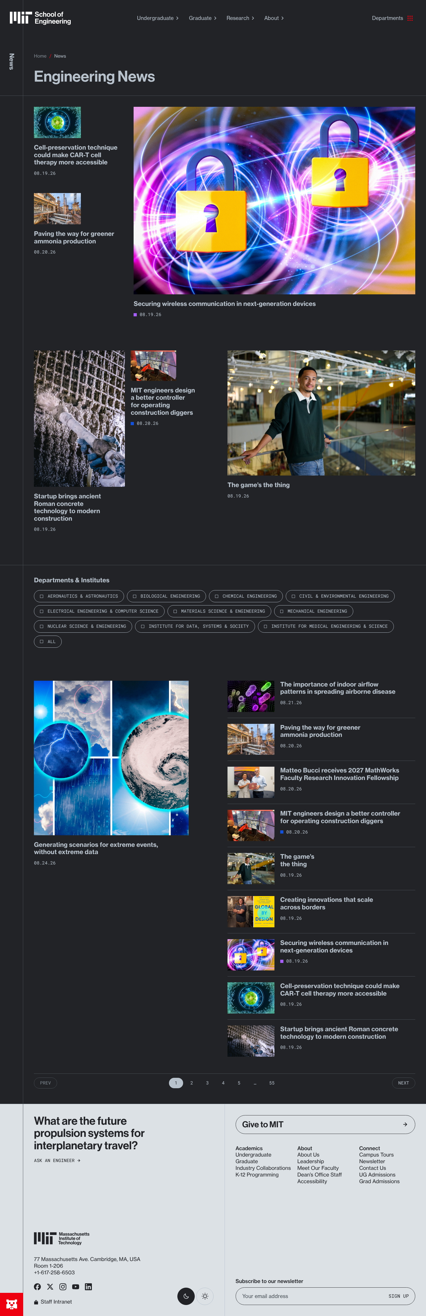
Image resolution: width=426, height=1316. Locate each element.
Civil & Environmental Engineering (344, 596)
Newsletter (372, 1162)
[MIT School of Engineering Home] (40, 18)
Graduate (200, 18)
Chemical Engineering (250, 596)
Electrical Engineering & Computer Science (103, 611)
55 (272, 1083)
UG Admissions (377, 1175)
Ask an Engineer (54, 1160)
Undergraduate (155, 18)
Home (40, 56)
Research (238, 18)
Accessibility (312, 1182)
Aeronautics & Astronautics (83, 596)
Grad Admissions (379, 1182)
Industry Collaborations (263, 1168)
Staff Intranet (56, 1302)
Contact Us (372, 1168)
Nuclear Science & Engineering (87, 626)
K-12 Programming (257, 1175)
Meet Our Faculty (318, 1168)
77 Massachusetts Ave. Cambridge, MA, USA (88, 1259)
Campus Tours (376, 1155)
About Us (308, 1155)
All (52, 642)
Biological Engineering (170, 596)
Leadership (310, 1162)
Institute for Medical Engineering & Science (329, 626)
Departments (387, 18)
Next (403, 1083)
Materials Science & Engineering (223, 611)
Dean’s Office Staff (319, 1175)
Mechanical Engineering (317, 611)
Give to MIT (263, 1124)
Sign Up (399, 1296)
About (271, 18)
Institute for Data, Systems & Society (199, 626)
